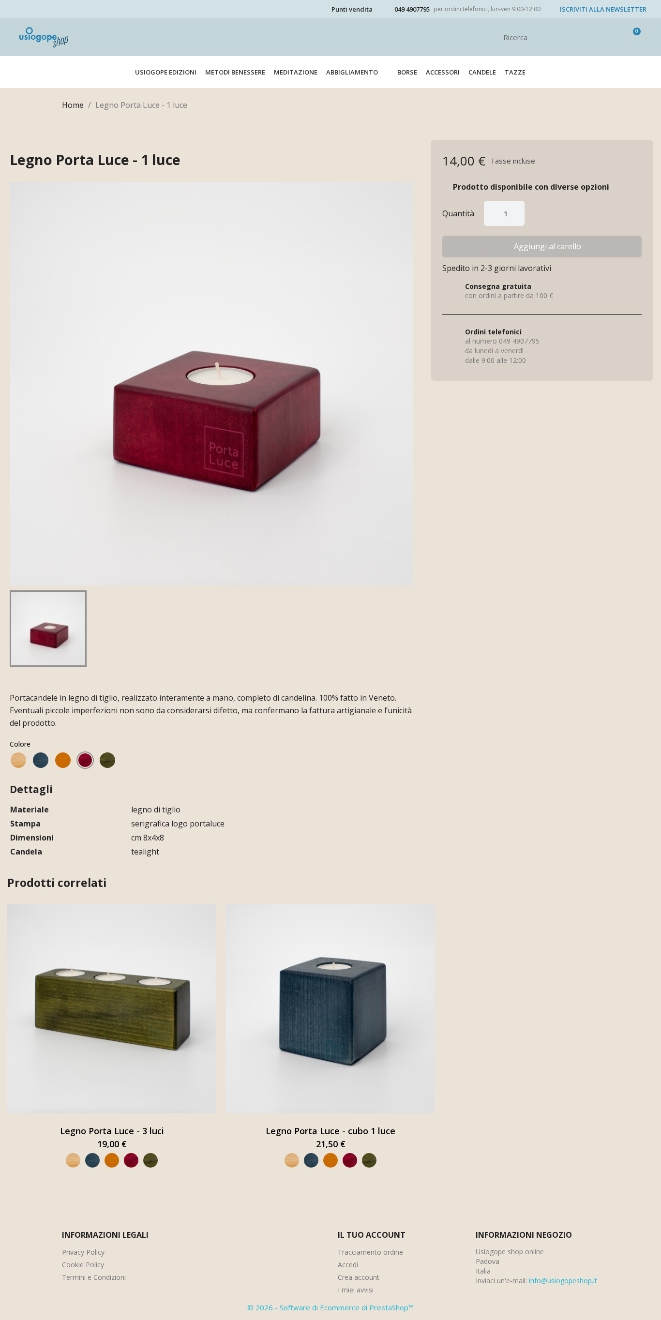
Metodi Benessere (235, 72)
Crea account (358, 1277)
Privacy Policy (83, 1252)
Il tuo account (372, 1235)
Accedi (348, 1264)
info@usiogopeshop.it (563, 1280)
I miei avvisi (356, 1289)
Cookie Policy (83, 1264)
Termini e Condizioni (94, 1277)
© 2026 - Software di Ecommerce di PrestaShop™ (330, 1307)
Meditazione (295, 72)
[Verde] (107, 760)
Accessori (443, 72)
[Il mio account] (616, 37)
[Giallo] (63, 760)
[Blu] (40, 760)
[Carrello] (632, 37)
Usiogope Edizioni (165, 72)
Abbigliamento (352, 72)
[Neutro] (18, 760)
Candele (482, 72)
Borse (407, 72)
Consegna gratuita (498, 286)
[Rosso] (85, 760)
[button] (542, 246)
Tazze (515, 72)
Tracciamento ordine (370, 1252)
